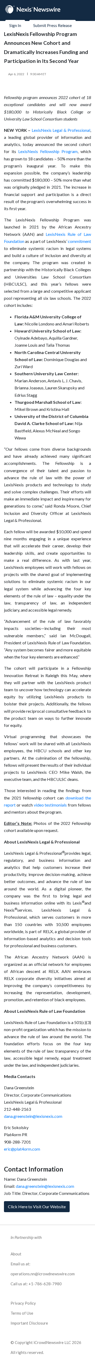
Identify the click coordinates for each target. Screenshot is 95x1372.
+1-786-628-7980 (45, 1283)
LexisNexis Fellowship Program (48, 151)
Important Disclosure (29, 1323)
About (16, 1253)
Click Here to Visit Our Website (37, 1206)
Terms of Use (22, 1313)
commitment (79, 241)
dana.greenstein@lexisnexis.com (33, 1116)
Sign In (15, 25)
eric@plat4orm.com (22, 1148)
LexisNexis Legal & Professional (61, 130)
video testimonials (50, 804)
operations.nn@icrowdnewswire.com (43, 1273)
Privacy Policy (23, 1303)
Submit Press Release (52, 25)
